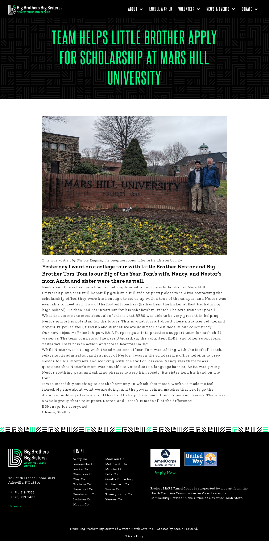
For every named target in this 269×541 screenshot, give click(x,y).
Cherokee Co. (84, 474)
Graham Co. (82, 484)
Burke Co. (81, 469)
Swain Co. (113, 489)
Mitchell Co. (115, 469)
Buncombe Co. (84, 464)
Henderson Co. (85, 494)
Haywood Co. (83, 489)
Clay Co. (79, 479)
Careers (14, 506)
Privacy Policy (134, 536)
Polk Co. (112, 474)
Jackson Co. (82, 499)
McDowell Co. (116, 464)
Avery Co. (80, 459)
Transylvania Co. (119, 494)
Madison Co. (115, 459)
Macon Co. (81, 504)
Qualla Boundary (119, 479)
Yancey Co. (114, 499)
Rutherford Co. (117, 484)
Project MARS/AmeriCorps (171, 488)
